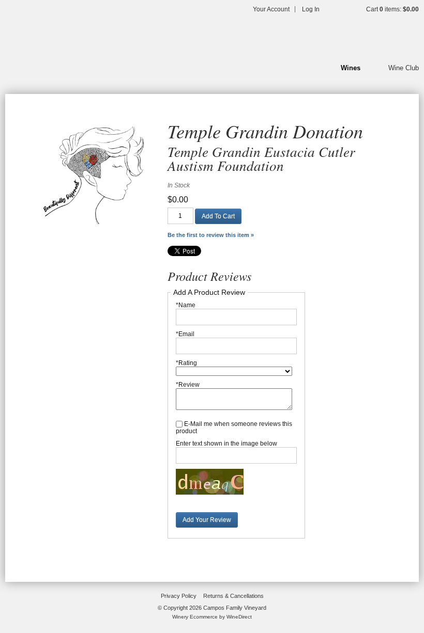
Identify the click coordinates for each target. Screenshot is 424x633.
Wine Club (403, 68)
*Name (185, 305)
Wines (350, 68)
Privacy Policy (178, 596)
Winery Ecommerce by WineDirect (212, 617)
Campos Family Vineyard (72, 36)
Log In (311, 9)
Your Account (271, 9)
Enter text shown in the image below (226, 443)
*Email (185, 334)
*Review (188, 384)
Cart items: (392, 9)
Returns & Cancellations (233, 596)
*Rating (186, 363)
